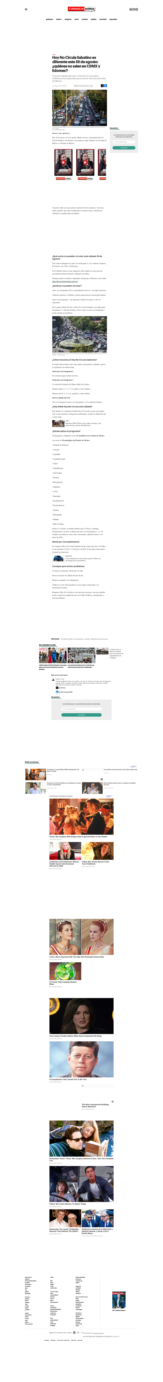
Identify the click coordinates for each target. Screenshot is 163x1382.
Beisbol (77, 1300)
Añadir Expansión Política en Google (84, 85)
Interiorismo (53, 1315)
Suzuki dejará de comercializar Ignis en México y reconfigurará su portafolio (83, 559)
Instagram (133, 9)
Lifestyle (78, 1307)
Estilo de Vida (79, 1324)
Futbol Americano (80, 1302)
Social (51, 1322)
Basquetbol (78, 1304)
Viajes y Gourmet (29, 1324)
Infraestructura (53, 1311)
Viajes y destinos (79, 1318)
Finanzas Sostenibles (80, 1277)
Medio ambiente (54, 1320)
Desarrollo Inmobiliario (55, 1309)
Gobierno (27, 1299)
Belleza (26, 1322)
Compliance (53, 1340)
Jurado (77, 1325)
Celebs (51, 1286)
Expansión (28, 1277)
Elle (51, 1281)
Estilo (51, 1293)
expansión (113, 19)
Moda (26, 1320)
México (26, 1300)
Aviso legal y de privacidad (63, 1340)
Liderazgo (78, 1290)
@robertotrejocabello (66, 692)
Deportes (52, 1297)
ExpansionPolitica (81, 1332)
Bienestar (78, 1322)
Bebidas (78, 1316)
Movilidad (52, 1325)
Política (27, 1297)
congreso (68, 19)
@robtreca (66, 133)
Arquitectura (53, 1313)
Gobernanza (53, 1323)
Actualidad (78, 1288)
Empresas (68, 556)
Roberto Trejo (60, 679)
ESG (26, 1290)
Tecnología (27, 1286)
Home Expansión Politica (30, 1281)
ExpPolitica (74, 1332)
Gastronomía (79, 1315)
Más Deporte (79, 1306)
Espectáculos (28, 1315)
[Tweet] (102, 85)
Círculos (27, 1318)
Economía (27, 1282)
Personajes (78, 1320)
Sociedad (102, 19)
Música (51, 1300)
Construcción (53, 1307)
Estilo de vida (53, 1288)
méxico (59, 19)
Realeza (26, 1317)
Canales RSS (73, 1340)
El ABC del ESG (79, 1281)
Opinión (26, 1308)
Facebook (136, 9)
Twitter (130, 9)
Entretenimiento (54, 1295)
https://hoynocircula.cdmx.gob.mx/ (65, 281)
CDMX (77, 19)
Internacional (28, 1284)
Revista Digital (79, 1309)
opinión (93, 19)
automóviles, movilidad (82, 639)
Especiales (78, 1293)
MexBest (79, 1313)
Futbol (77, 1298)
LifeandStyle (28, 1293)
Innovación (78, 1279)
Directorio (80, 1340)
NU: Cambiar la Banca (119, 1310)
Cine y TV (52, 1298)
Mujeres (27, 1291)
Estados (27, 1306)
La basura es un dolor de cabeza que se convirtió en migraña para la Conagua (116, 653)
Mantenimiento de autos (100, 639)
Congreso (27, 1302)
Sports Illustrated (82, 1297)
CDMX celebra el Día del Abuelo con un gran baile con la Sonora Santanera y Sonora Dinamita (53, 667)
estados (85, 19)
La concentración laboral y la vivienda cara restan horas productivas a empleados (81, 666)
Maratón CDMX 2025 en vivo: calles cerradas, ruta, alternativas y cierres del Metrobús (83, 424)
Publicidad (46, 1340)
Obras (26, 1288)
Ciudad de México (67, 639)
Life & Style (54, 1291)
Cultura (51, 1277)
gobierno (49, 19)
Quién (27, 1313)
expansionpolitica (78, 1332)
